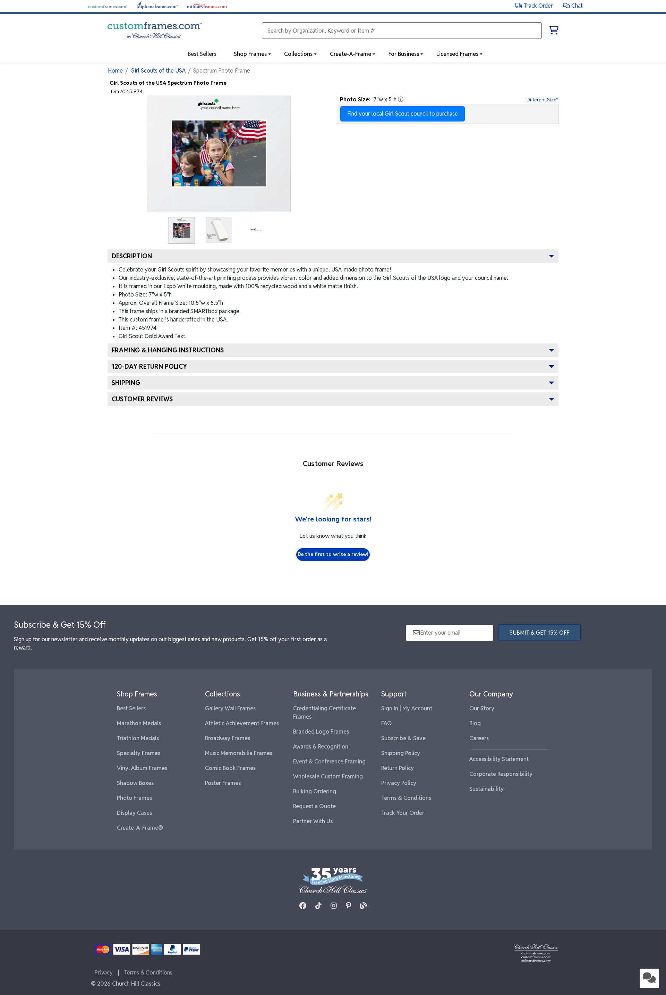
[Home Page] (536, 952)
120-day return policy (149, 366)
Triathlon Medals (138, 738)
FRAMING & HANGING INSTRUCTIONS (168, 350)
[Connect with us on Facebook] (302, 905)
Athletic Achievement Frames (242, 723)
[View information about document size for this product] (400, 99)
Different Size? (542, 100)
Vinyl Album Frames (142, 768)
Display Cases (134, 813)
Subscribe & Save (403, 738)
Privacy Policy (398, 783)
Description (132, 256)
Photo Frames (134, 798)
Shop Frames (250, 54)
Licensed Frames (457, 54)
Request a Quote (314, 806)
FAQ (386, 723)
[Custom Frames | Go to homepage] (155, 30)
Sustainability (486, 789)
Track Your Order (402, 813)
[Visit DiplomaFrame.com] (157, 5)
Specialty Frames (138, 753)
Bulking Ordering (314, 791)
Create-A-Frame (350, 54)
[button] (573, 5)
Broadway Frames (227, 738)
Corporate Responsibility (500, 774)
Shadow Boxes (135, 783)
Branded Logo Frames (321, 731)
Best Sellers (131, 708)
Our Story (481, 708)
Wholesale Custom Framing (328, 776)
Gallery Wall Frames (230, 708)
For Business (403, 54)
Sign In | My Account (406, 708)
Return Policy (397, 768)
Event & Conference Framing (329, 761)
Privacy (103, 972)
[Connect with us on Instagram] (334, 905)
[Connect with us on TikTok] (318, 905)
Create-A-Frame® (140, 827)
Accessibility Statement (499, 759)
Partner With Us (313, 821)
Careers (479, 738)
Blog (475, 723)
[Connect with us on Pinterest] (348, 905)
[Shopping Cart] (553, 31)
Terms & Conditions (406, 798)
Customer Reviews (142, 399)
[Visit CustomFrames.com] (107, 5)
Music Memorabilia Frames (238, 753)
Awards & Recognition (320, 746)
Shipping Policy (400, 753)
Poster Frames (223, 783)
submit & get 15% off (539, 632)
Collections (298, 54)
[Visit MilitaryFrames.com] (207, 5)
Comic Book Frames (230, 768)
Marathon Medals (139, 723)
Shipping (126, 383)
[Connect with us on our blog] (363, 905)
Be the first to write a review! (333, 554)
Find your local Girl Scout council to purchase (402, 113)
